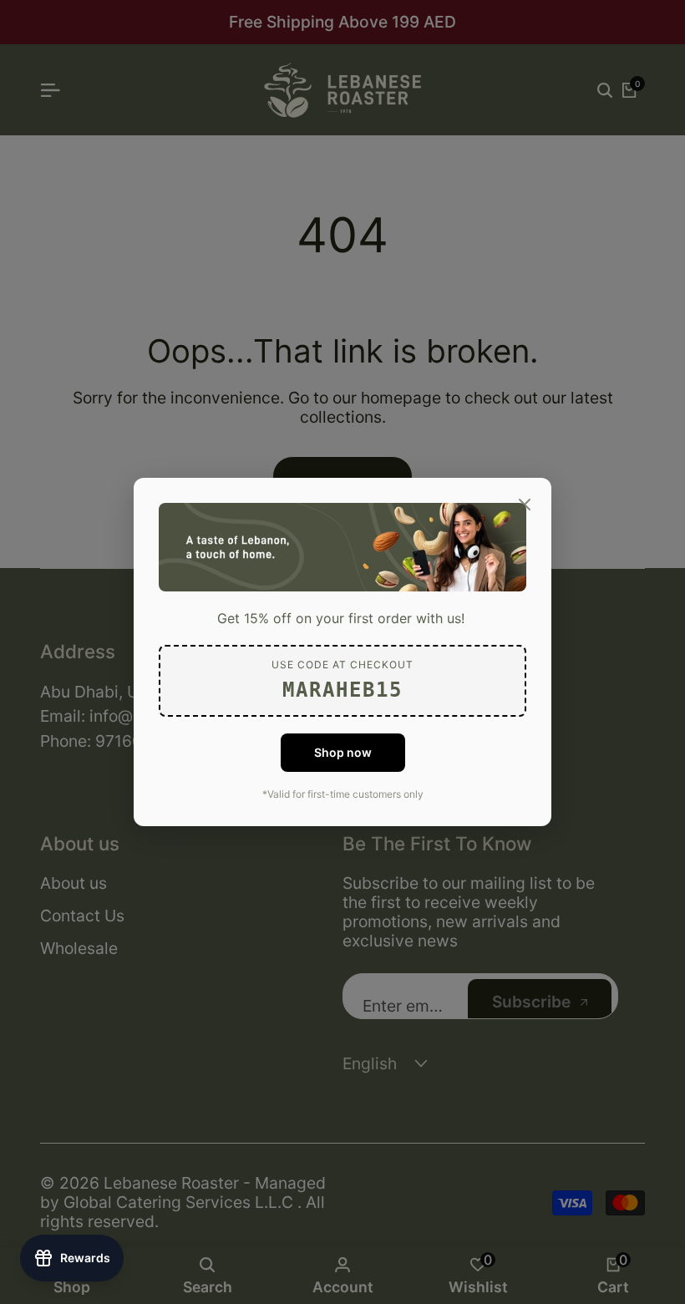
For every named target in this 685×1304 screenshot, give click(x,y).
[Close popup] (524, 504)
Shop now (343, 752)
